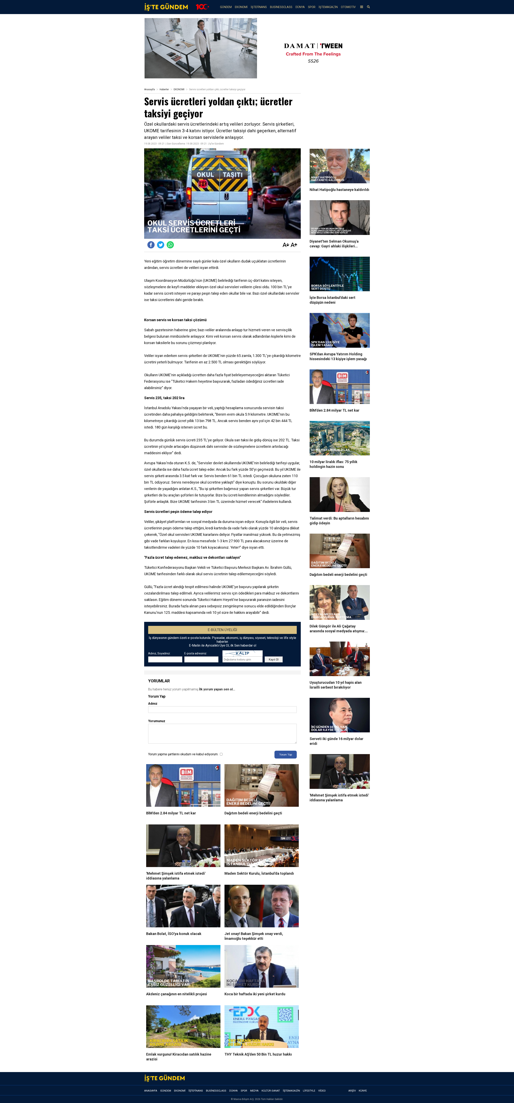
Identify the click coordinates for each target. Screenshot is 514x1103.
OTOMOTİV (348, 7)
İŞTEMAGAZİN (328, 7)
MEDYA (254, 1090)
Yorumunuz (156, 721)
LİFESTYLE (309, 1090)
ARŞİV (352, 1090)
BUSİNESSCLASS (281, 7)
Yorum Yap (285, 754)
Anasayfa (149, 89)
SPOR (311, 7)
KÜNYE (363, 1090)
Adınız (152, 703)
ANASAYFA (150, 1090)
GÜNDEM (226, 7)
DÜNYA (300, 7)
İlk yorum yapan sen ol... (217, 689)
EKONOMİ (241, 7)
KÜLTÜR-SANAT (271, 1090)
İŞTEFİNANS (259, 7)
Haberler (164, 89)
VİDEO (322, 1090)
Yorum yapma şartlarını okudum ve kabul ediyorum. (183, 754)
